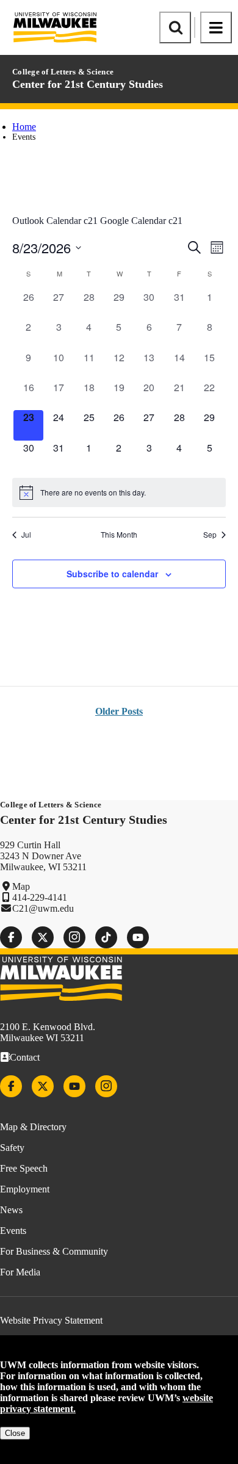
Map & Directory (33, 1127)
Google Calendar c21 (141, 220)
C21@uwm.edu (43, 908)
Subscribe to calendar (112, 574)
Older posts (119, 711)
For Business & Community (54, 1251)
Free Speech (24, 1168)
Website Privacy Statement (51, 1320)
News (11, 1210)
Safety (12, 1147)
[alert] (119, 492)
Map (21, 886)
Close (15, 1433)
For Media (20, 1272)
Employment (24, 1189)
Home (24, 126)
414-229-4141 (39, 897)
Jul (26, 534)
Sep (210, 534)
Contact (25, 1057)
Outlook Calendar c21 (55, 220)
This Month (119, 534)
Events (13, 1230)
